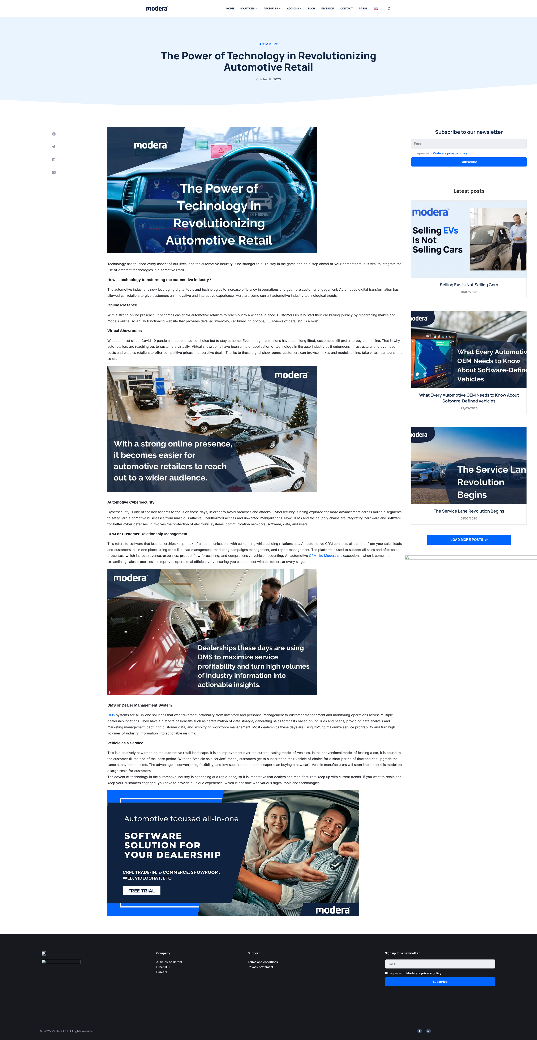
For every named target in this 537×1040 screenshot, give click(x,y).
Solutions (247, 8)
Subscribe (469, 162)
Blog (311, 8)
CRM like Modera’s (324, 555)
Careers (161, 972)
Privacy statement (260, 967)
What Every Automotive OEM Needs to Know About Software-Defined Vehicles (469, 398)
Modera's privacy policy (450, 153)
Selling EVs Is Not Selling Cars (469, 285)
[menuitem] (376, 8)
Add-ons (293, 8)
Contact (346, 8)
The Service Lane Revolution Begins (469, 511)
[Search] (389, 8)
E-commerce (268, 44)
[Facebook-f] (419, 1031)
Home (230, 8)
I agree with (441, 153)
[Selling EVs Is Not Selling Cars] (469, 239)
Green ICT (163, 967)
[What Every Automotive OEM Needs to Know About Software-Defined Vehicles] (469, 349)
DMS (111, 715)
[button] (54, 134)
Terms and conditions (263, 962)
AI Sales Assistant (169, 962)
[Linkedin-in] (428, 1031)
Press (363, 8)
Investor (327, 8)
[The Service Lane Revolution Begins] (469, 465)
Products (271, 8)
